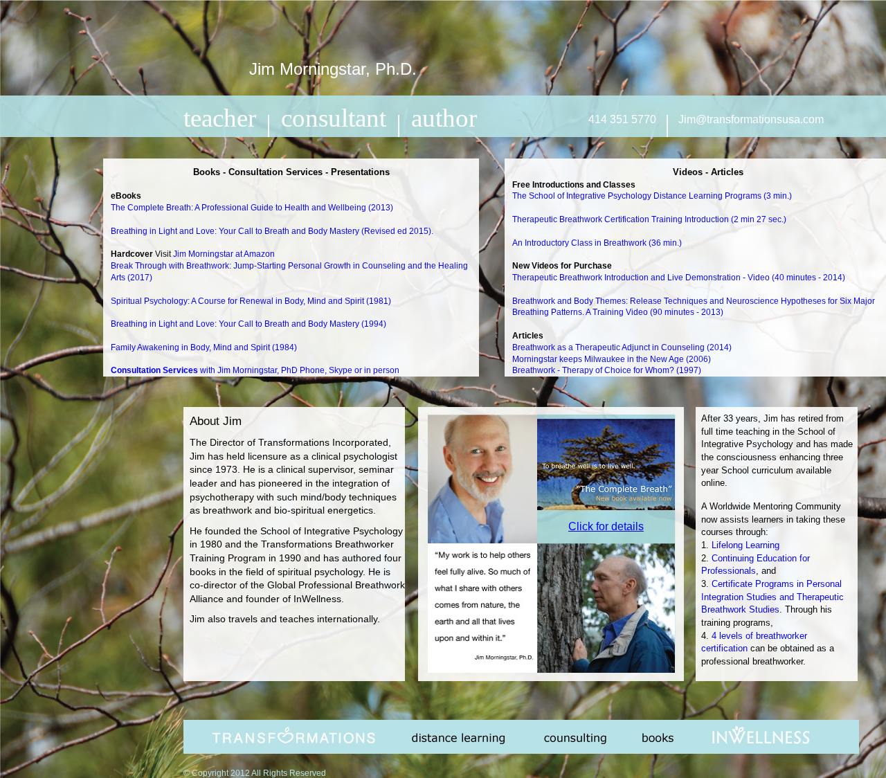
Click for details (606, 526)
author (444, 118)
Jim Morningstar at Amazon (224, 254)
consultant (333, 118)
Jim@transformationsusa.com (751, 119)
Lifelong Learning (745, 545)
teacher (219, 118)
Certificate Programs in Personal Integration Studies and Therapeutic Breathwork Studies (772, 597)
